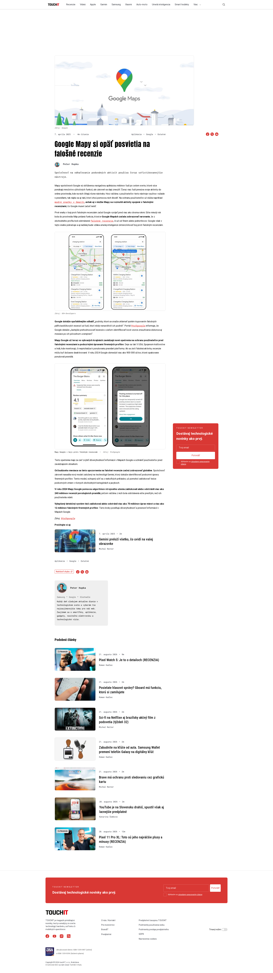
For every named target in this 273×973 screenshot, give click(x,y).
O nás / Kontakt (108, 920)
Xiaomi (128, 4)
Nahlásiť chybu (63, 571)
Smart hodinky (182, 4)
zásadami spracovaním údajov (190, 895)
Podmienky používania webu (152, 925)
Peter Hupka (71, 163)
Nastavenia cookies (148, 939)
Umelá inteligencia (161, 4)
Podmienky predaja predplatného (154, 929)
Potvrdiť (196, 455)
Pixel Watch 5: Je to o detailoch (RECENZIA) (129, 660)
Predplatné (106, 934)
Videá (82, 4)
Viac (196, 4)
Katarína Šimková (108, 817)
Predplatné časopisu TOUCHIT (153, 920)
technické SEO (52, 965)
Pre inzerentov (108, 925)
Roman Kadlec (106, 665)
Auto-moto (141, 4)
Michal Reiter (106, 549)
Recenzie (70, 4)
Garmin (103, 4)
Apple (93, 4)
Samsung (116, 4)
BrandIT (104, 929)
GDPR (141, 934)
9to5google (138, 325)
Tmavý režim (215, 929)
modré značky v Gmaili (69, 201)
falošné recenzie (102, 220)
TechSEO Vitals (76, 965)
